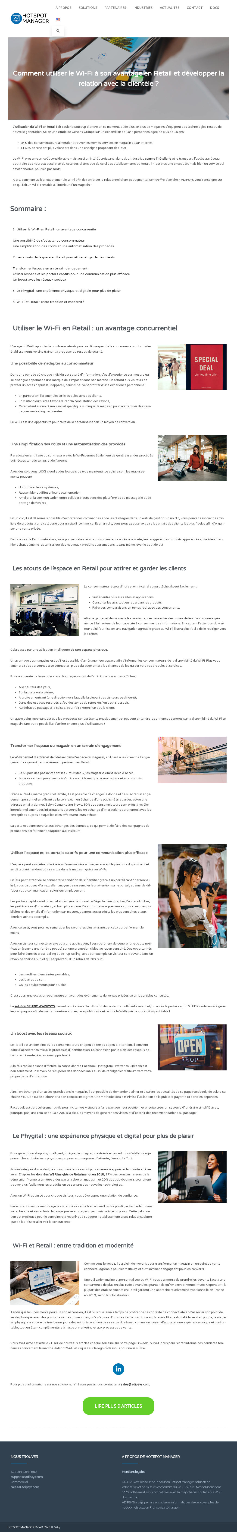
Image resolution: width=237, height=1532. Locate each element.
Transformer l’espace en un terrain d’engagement (50, 268)
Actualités (169, 7)
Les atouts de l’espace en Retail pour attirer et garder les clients (65, 257)
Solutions (88, 7)
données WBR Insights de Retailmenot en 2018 (70, 1174)
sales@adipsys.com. (135, 1384)
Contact (195, 7)
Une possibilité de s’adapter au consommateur (49, 241)
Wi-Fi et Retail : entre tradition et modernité (50, 302)
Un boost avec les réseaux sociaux (39, 280)
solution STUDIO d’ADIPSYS (35, 1006)
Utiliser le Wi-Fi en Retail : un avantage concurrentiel (56, 229)
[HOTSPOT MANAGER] (30, 29)
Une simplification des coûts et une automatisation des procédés (63, 246)
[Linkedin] (118, 1369)
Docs (214, 7)
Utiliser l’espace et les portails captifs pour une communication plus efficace (71, 274)
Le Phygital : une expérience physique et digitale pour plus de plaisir (68, 291)
